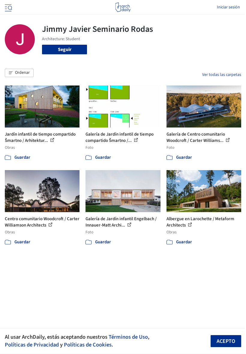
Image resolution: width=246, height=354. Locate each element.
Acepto (226, 341)
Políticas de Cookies (88, 345)
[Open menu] (8, 7)
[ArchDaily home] (122, 7)
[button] (19, 73)
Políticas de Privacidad (32, 345)
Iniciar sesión (228, 7)
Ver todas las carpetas (221, 75)
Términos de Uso (128, 337)
